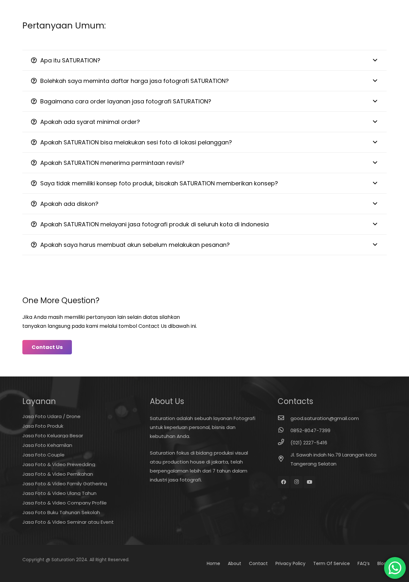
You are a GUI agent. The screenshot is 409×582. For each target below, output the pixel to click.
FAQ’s (364, 563)
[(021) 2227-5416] (284, 442)
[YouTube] (310, 482)
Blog (382, 563)
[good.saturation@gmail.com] (284, 418)
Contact (258, 563)
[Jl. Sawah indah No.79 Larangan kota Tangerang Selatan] (284, 459)
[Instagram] (296, 482)
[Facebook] (284, 482)
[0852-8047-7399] (284, 430)
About (234, 563)
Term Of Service (331, 563)
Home (213, 563)
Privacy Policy (290, 563)
